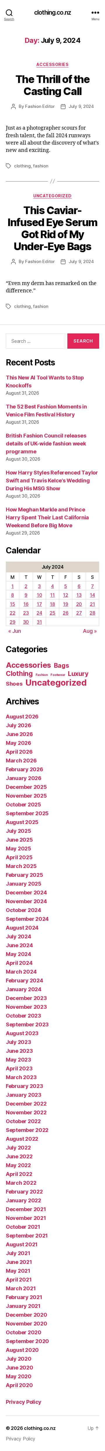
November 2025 (26, 796)
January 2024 (23, 989)
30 (26, 622)
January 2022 (23, 1200)
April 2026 (19, 752)
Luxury (78, 673)
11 (52, 595)
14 (92, 595)
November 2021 (26, 1218)
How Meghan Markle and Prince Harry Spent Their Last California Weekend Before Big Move (47, 517)
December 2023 (26, 998)
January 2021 (23, 1306)
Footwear (57, 675)
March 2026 (21, 760)
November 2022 (26, 1112)
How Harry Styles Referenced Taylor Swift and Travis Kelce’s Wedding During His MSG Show (52, 480)
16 (25, 604)
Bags (61, 665)
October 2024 (23, 910)
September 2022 (27, 1130)
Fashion (42, 675)
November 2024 (26, 901)
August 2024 (22, 928)
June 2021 (19, 1262)
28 (92, 613)
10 (39, 595)
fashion (40, 166)
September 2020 (27, 1341)
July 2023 (18, 1042)
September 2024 (27, 919)
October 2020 (23, 1332)
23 (26, 613)
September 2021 (27, 1236)
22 (12, 613)
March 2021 (21, 1288)
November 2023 (26, 1007)
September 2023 (27, 1024)
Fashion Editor (40, 106)
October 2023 (23, 1016)
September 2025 (27, 813)
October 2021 (23, 1227)
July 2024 (18, 936)
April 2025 (19, 857)
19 (65, 604)
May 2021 (18, 1271)
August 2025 (22, 822)
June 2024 (19, 945)
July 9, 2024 (81, 106)
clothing (22, 166)
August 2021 (22, 1244)
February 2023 (24, 1086)
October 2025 (23, 804)
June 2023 (19, 1051)
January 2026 (23, 778)
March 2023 (21, 1077)
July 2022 (18, 1148)
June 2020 (19, 1367)
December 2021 (26, 1209)
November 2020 (26, 1324)
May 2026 (18, 743)
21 (92, 604)
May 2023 (18, 1060)
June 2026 (19, 734)
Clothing (19, 673)
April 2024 (19, 963)
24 (39, 613)
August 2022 (22, 1139)
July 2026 (18, 725)
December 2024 (26, 892)
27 (79, 613)
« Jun (14, 631)
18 (52, 604)
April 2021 (19, 1280)
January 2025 (23, 884)
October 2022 (23, 1121)
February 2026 (24, 769)
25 (52, 613)
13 (78, 595)
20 (79, 604)
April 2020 (19, 1385)
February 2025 (24, 875)
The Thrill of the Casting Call (52, 85)
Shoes (14, 683)
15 (12, 604)
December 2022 (26, 1104)
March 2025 (21, 866)
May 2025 (18, 848)
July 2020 (19, 1359)
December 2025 (26, 787)
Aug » (90, 631)
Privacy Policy (23, 1402)
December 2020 (26, 1315)
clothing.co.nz (52, 12)
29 (12, 622)
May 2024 (18, 954)
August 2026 (22, 716)
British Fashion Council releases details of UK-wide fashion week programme (46, 444)
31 (39, 622)
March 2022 (21, 1183)
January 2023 (23, 1095)
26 (65, 613)
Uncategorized (52, 195)
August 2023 (22, 1033)
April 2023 (19, 1068)
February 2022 (24, 1192)
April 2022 (19, 1174)
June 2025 (19, 840)
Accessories (52, 64)
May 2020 (19, 1376)
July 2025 (18, 831)
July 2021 (18, 1253)
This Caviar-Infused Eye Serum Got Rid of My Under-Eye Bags (52, 228)
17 (39, 604)
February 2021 (24, 1297)
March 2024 (21, 972)
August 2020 (22, 1350)
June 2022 (19, 1156)
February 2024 (24, 980)
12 (65, 595)
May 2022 (18, 1165)
